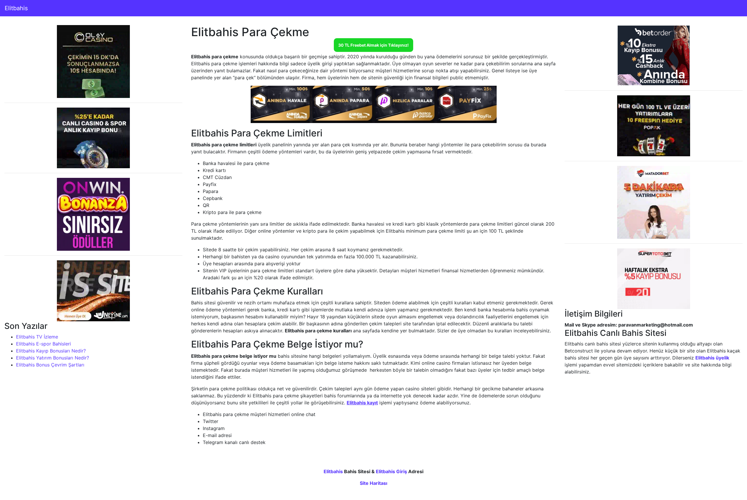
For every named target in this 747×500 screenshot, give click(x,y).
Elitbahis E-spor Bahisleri (43, 344)
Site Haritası (373, 483)
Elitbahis (16, 8)
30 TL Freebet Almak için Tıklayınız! (373, 45)
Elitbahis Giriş (391, 471)
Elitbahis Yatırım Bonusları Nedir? (52, 358)
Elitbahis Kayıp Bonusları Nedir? (51, 351)
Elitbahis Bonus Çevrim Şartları (50, 365)
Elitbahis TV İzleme (37, 337)
